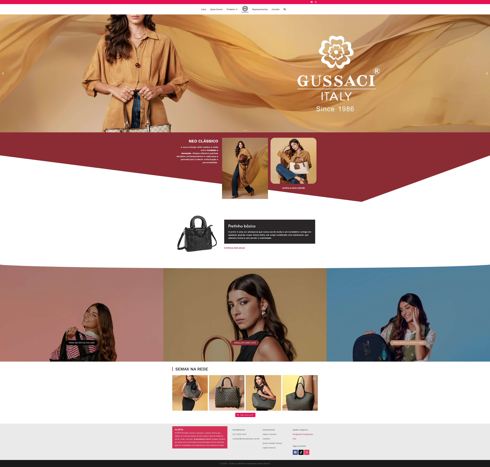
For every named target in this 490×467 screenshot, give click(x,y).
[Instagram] (316, 2)
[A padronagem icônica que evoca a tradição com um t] (190, 393)
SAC (294, 438)
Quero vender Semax (272, 443)
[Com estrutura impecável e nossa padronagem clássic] (263, 393)
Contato (266, 438)
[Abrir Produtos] (237, 9)
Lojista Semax (269, 447)
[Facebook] (312, 2)
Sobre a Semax (269, 434)
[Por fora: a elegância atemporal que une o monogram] (300, 393)
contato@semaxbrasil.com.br (246, 438)
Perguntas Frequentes (303, 434)
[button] (2, 73)
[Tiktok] (301, 452)
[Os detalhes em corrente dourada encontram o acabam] (226, 393)
